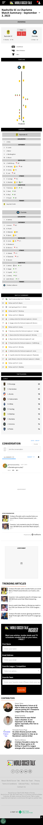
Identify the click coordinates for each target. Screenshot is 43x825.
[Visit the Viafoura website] (36, 534)
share (32, 470)
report (37, 470)
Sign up (37, 440)
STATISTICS (21, 22)
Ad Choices (35, 783)
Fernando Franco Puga (19, 730)
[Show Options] (38, 671)
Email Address (7, 655)
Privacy (37, 780)
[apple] (21, 771)
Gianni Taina (19, 703)
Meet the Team (27, 780)
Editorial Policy (24, 783)
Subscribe (21, 690)
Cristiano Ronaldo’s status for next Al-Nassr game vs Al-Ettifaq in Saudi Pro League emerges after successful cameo (27, 745)
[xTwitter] (17, 771)
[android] (26, 771)
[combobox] (21, 671)
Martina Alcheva (20, 740)
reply (9, 470)
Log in (32, 440)
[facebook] (13, 771)
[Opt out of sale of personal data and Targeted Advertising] (3, 821)
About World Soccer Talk (10, 780)
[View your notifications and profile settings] (38, 457)
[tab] (9, 457)
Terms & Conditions (9, 783)
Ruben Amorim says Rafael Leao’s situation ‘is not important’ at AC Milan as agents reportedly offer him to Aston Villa (26, 722)
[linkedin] (30, 771)
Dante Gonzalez (20, 716)
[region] (21, 488)
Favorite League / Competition (14, 666)
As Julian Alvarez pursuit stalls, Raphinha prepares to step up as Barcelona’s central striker (25, 734)
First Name (6, 644)
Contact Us (21, 786)
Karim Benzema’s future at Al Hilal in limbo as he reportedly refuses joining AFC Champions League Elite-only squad (27, 708)
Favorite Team (7, 677)
